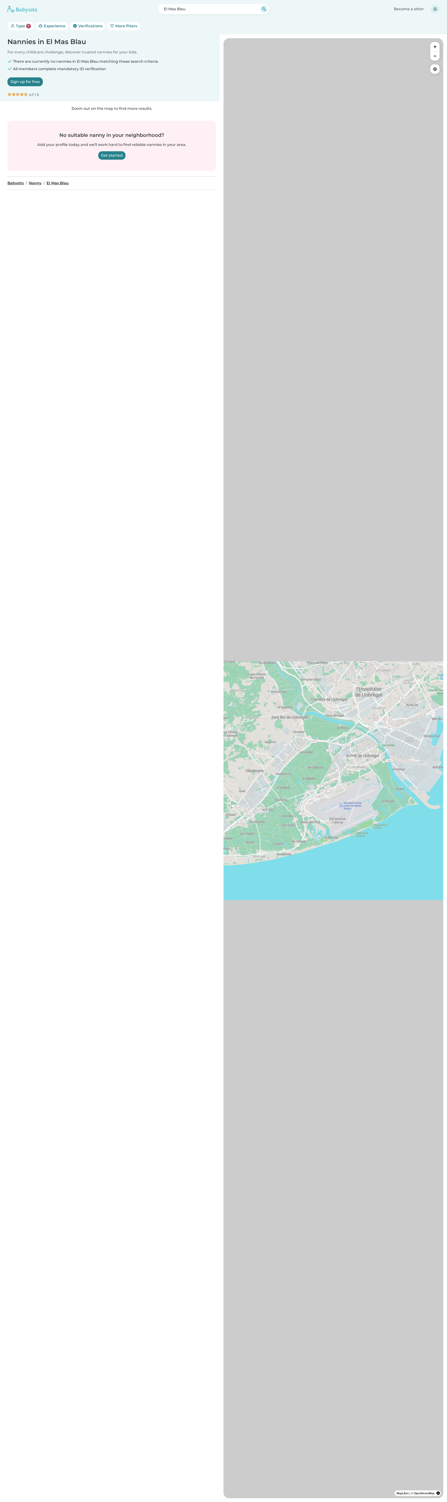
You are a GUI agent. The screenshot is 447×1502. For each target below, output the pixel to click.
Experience (54, 26)
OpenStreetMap (424, 1493)
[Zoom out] (435, 56)
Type (22, 26)
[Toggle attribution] (438, 1493)
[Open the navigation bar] (435, 9)
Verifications (89, 26)
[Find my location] (435, 69)
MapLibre (402, 1493)
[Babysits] (22, 9)
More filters (125, 26)
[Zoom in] (435, 46)
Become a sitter (409, 9)
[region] (333, 768)
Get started (112, 155)
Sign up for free (25, 81)
